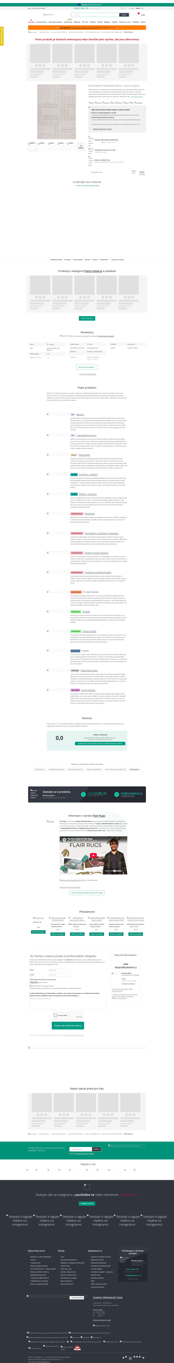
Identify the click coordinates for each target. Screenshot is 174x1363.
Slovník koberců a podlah (69, 1278)
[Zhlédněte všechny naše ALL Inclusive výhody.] (34, 1347)
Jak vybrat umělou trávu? (68, 1275)
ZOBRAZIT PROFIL (87, 1203)
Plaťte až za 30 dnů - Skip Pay (39, 1272)
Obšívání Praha (95, 1275)
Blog (29, 8)
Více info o (81, 1154)
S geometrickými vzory (86, 435)
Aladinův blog (65, 1266)
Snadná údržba (89, 631)
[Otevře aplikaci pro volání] (83, 794)
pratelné (116, 701)
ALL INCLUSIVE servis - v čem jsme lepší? (43, 1269)
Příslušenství (104, 259)
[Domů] (33, 32)
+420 (96, 793)
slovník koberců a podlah (106, 336)
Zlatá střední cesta (89, 670)
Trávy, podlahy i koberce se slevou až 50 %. (79, 28)
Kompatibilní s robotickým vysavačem (101, 533)
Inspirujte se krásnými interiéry (101, 1257)
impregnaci (101, 703)
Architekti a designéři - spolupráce (102, 1272)
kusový (72, 441)
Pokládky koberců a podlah (39, 1281)
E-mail (32, 975)
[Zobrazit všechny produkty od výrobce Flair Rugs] (52, 854)
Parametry (67, 259)
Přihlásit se (131, 8)
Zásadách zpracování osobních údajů (74, 1035)
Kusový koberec (88, 690)
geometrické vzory (78, 420)
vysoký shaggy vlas (114, 427)
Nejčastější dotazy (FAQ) (38, 1275)
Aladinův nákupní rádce (68, 1272)
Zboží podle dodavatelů (98, 1263)
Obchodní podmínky (97, 1278)
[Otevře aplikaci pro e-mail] (116, 794)
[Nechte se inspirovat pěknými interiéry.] (87, 1061)
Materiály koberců (66, 1281)
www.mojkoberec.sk (44, 1362)
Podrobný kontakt (132, 1279)
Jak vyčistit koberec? (67, 1284)
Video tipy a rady (66, 1269)
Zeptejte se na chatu (128, 796)
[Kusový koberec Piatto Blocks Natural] (32, 146)
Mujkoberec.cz (57, 1359)
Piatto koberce (93, 271)
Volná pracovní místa (97, 1287)
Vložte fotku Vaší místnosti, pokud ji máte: (43, 979)
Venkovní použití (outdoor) (96, 552)
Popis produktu (78, 259)
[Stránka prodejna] (57, 1311)
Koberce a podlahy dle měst (39, 1284)
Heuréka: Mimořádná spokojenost (107, 140)
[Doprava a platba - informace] (87, 1334)
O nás (62, 1257)
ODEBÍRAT (96, 1149)
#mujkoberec (129, 1195)
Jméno (32, 970)
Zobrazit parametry (137, 96)
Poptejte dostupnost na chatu (102, 129)
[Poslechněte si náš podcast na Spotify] (66, 1347)
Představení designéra (128, 983)
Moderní (80, 414)
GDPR (92, 1281)
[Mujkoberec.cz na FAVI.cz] (77, 1347)
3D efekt (86, 611)
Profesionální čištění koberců (39, 1278)
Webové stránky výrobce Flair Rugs (70, 887)
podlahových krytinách (112, 696)
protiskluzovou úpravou (117, 698)
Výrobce (95, 259)
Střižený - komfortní (88, 494)
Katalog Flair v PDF (78, 880)
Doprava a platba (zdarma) (39, 1266)
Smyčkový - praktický (88, 474)
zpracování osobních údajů (85, 1154)
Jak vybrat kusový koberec (69, 1260)
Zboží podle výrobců (97, 1260)
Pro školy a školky (96, 1269)
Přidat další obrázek (48, 986)
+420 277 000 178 (81, 8)
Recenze (87, 259)
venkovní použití (86, 561)
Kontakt (42, 8)
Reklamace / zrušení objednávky (40, 1257)
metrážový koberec (84, 441)
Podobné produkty (56, 259)
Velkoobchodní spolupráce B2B (100, 1266)
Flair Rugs (142, 174)
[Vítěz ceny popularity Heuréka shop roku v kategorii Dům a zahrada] (49, 14)
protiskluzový (91, 698)
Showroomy (35, 8)
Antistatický (90, 513)
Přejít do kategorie (87, 318)
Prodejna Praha (35, 1263)
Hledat (124, 15)
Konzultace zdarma (117, 259)
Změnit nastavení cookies (99, 1284)
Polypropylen (84, 454)
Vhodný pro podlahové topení (98, 572)
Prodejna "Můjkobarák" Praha (108, 1297)
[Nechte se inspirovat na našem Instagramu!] (87, 1186)
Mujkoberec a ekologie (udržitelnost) (72, 1263)
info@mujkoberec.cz (131, 793)
